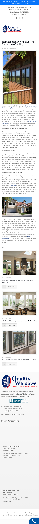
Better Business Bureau (21, 396)
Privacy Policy (24, 513)
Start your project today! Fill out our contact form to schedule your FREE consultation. (19, 2)
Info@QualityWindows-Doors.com (14, 414)
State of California (23, 394)
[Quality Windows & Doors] (12, 29)
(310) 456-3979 (13, 411)
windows (13, 185)
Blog (30, 513)
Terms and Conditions (13, 513)
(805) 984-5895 (18, 406)
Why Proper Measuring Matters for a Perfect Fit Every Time (19, 321)
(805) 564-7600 (17, 408)
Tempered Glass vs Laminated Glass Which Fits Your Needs (19, 360)
